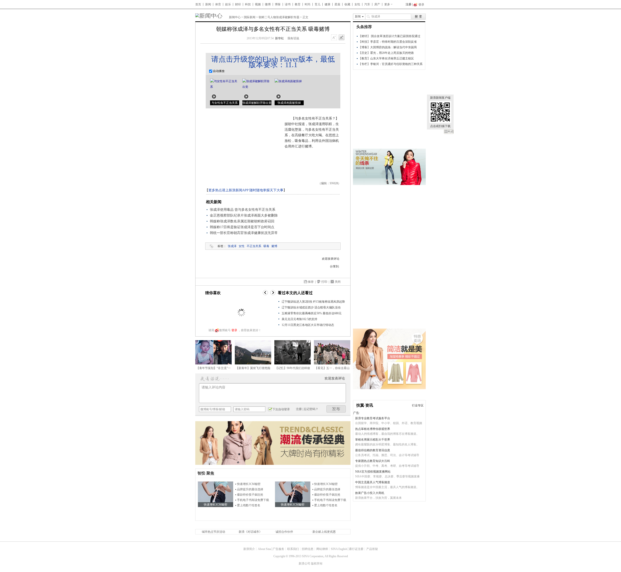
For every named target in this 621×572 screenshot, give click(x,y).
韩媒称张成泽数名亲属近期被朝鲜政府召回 (242, 221)
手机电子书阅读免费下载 (253, 500)
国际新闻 (249, 17)
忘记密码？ (311, 409)
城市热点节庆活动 (213, 531)
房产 (377, 4)
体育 (218, 4)
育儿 (317, 4)
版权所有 (317, 563)
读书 (288, 4)
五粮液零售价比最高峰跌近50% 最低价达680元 (312, 313)
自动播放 (218, 71)
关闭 (449, 131)
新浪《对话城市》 (250, 531)
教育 (298, 4)
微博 (268, 4)
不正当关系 (254, 246)
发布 (336, 409)
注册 (408, 4)
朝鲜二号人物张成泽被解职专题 (279, 17)
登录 (234, 330)
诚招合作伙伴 (284, 531)
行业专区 (418, 405)
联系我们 (293, 549)
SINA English (339, 549)
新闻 (208, 4)
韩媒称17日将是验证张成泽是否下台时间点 (242, 227)
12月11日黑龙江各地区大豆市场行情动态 (308, 325)
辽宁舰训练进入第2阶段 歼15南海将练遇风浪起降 (313, 301)
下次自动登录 (281, 409)
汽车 (367, 4)
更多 (387, 4)
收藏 (347, 4)
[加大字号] (341, 37)
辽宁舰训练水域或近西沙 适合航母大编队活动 (311, 307)
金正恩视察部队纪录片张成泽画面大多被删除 (244, 215)
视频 (258, 4)
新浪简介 (249, 549)
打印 (324, 281)
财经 (238, 4)
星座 (337, 4)
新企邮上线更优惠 (324, 531)
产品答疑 (372, 549)
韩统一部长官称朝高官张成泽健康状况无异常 (244, 233)
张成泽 (232, 246)
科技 (248, 4)
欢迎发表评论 (330, 258)
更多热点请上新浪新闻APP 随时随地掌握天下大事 (245, 190)
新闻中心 (235, 17)
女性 (357, 4)
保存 (311, 281)
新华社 (279, 38)
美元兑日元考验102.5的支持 (299, 319)
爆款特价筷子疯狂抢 (250, 494)
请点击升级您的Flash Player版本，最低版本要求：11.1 (273, 62)
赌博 (274, 246)
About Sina (264, 549)
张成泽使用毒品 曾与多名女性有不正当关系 (242, 209)
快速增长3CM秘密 (249, 484)
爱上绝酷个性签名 (248, 505)
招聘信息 (307, 549)
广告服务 (278, 549)
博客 (278, 4)
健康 (327, 4)
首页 (198, 4)
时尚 (307, 4)
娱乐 (228, 4)
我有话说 (293, 38)
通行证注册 (356, 549)
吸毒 (266, 246)
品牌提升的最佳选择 (250, 489)
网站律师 (322, 549)
